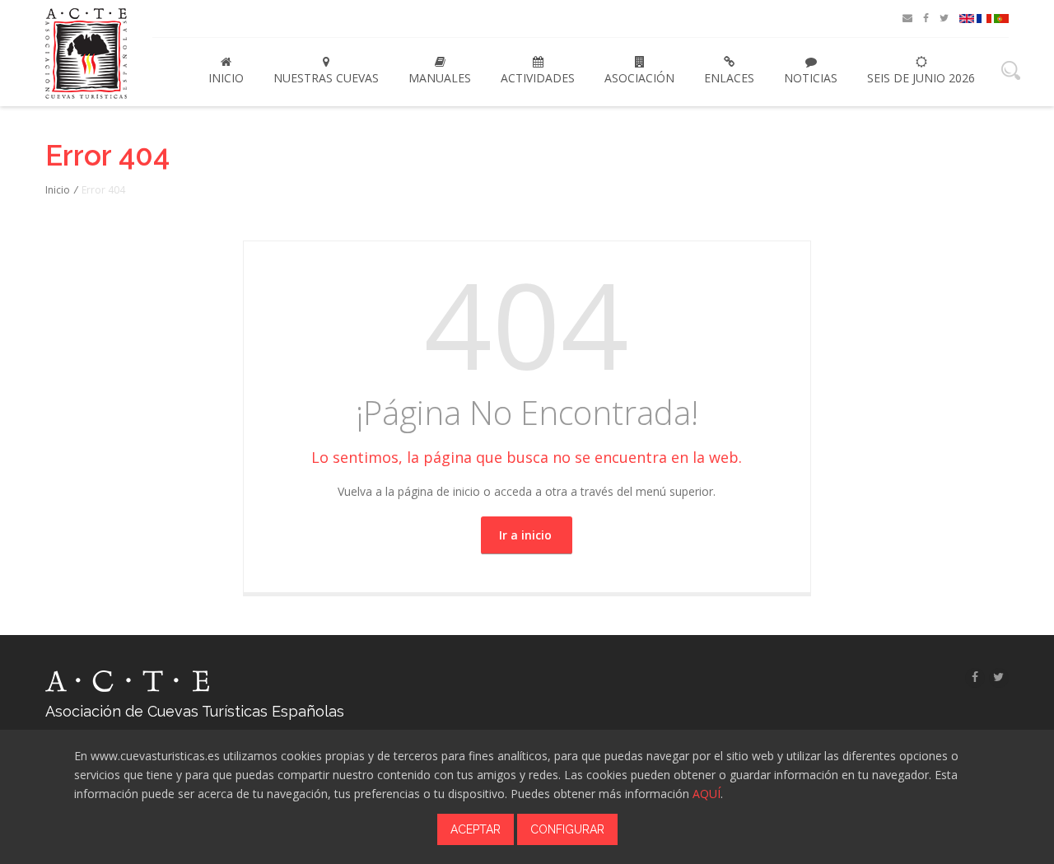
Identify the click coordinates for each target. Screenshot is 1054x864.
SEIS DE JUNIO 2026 (921, 78)
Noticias (810, 78)
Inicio (226, 78)
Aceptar (475, 829)
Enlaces (729, 78)
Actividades (538, 78)
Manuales (439, 78)
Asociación (639, 78)
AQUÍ (707, 793)
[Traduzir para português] (1001, 18)
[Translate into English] (966, 18)
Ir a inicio (525, 535)
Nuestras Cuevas (326, 78)
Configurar (567, 829)
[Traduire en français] (984, 18)
